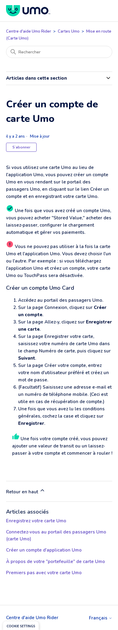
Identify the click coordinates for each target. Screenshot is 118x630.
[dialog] (21, 625)
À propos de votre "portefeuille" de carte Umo (55, 561)
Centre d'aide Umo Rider (28, 31)
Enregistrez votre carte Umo (36, 521)
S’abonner (21, 147)
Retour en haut (22, 492)
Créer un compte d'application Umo (44, 550)
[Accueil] (28, 10)
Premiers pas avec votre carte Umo (44, 573)
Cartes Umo (69, 31)
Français (99, 618)
